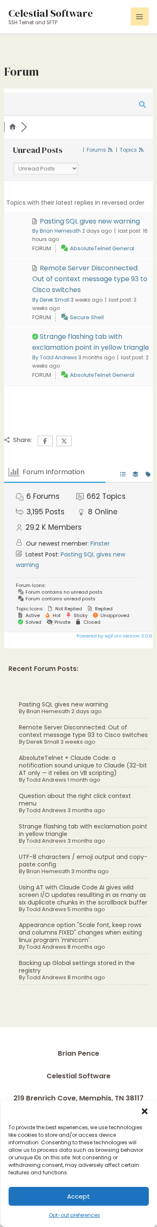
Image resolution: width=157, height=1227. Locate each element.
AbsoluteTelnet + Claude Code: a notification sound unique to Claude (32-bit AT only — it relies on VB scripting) (83, 765)
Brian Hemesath (48, 711)
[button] (144, 1111)
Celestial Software (50, 13)
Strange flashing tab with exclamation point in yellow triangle (83, 830)
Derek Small (42, 742)
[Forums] (12, 127)
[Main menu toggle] (140, 16)
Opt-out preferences (74, 1215)
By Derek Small (50, 299)
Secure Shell (87, 317)
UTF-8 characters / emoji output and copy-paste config (83, 861)
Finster (100, 543)
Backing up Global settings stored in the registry (77, 967)
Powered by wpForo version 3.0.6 (113, 636)
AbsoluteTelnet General (102, 248)
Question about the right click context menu (75, 800)
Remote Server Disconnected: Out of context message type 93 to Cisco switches (83, 731)
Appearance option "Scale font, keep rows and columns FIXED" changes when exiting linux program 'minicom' (80, 932)
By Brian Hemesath (56, 230)
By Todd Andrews (54, 357)
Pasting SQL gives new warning (63, 704)
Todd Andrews (46, 780)
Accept (78, 1196)
